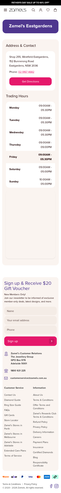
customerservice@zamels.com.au (28, 378)
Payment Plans (40, 442)
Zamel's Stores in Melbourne (13, 435)
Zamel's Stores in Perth (13, 427)
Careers (37, 437)
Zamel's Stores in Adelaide (13, 443)
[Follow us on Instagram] (56, 486)
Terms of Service (13, 455)
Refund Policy (40, 422)
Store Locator (11, 420)
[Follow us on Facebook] (51, 486)
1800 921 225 (18, 370)
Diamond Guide (12, 400)
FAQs (7, 410)
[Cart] (55, 9)
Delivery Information (43, 432)
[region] (30, 2)
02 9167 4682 (26, 72)
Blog (35, 457)
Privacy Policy (40, 427)
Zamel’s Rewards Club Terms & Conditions (44, 415)
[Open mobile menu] (5, 10)
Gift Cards (9, 415)
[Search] (33, 10)
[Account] (40, 10)
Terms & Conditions (43, 400)
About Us (38, 395)
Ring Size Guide (12, 405)
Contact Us (10, 395)
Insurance (38, 447)
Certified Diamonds (43, 452)
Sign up (13, 341)
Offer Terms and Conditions (41, 406)
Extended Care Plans (15, 450)
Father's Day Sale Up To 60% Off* (30, 2)
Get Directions (30, 81)
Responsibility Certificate (40, 464)
